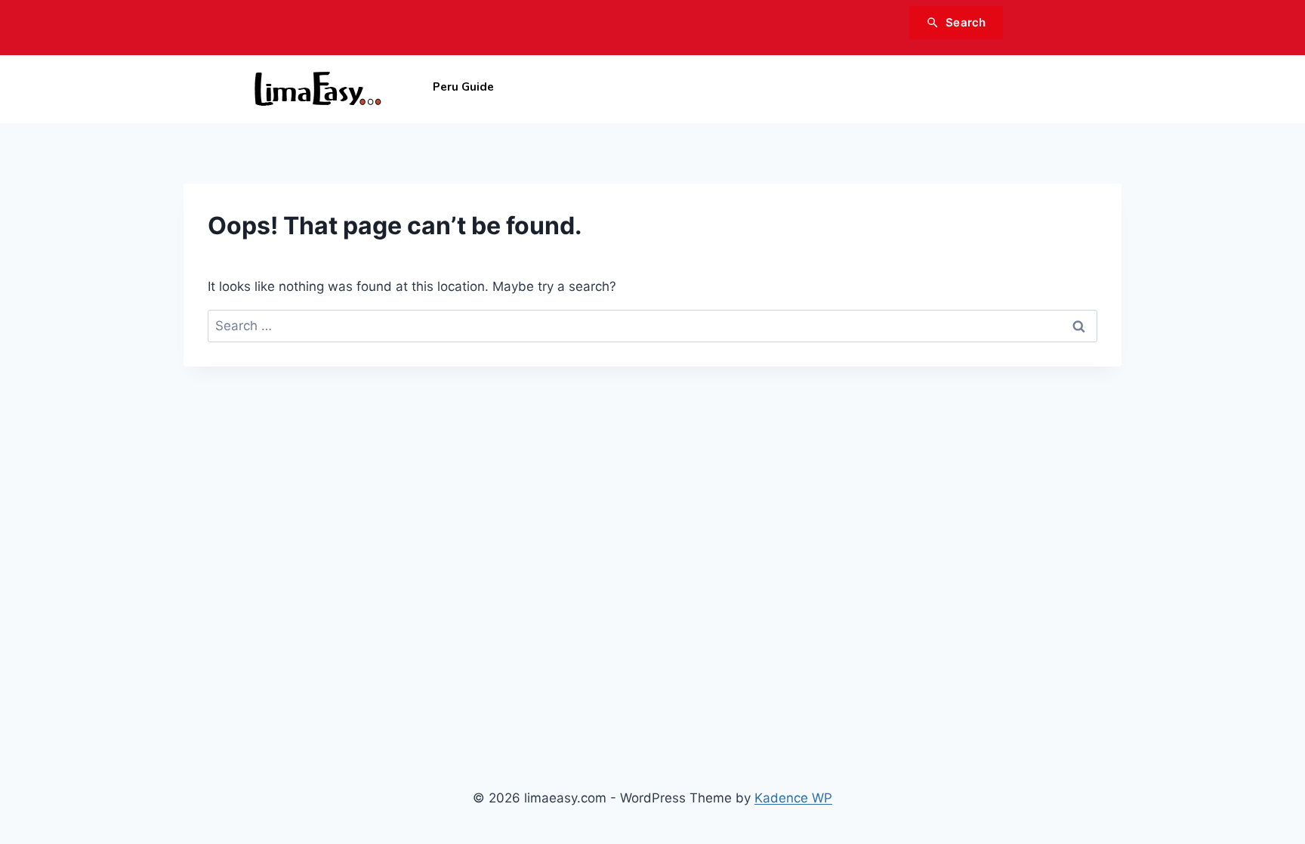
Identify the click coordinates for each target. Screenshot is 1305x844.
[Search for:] (652, 325)
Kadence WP (793, 797)
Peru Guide (463, 86)
